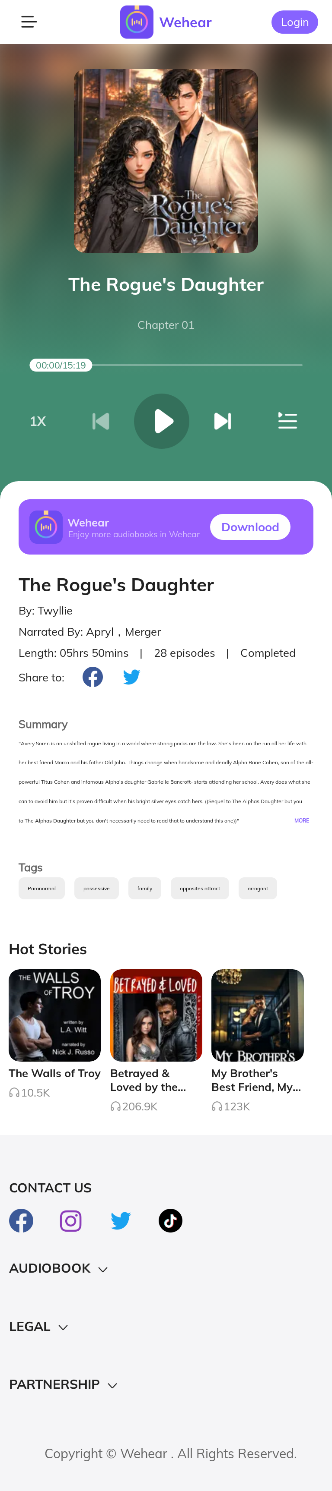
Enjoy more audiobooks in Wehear (133, 534)
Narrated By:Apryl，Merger (90, 631)
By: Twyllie (46, 610)
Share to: (41, 677)
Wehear (185, 22)
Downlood (250, 526)
